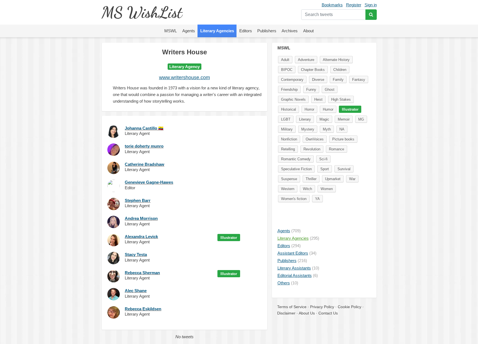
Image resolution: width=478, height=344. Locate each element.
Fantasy (358, 80)
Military (287, 129)
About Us (307, 313)
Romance (336, 149)
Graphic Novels (293, 99)
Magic (324, 119)
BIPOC (286, 70)
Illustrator (228, 238)
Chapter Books (313, 70)
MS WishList (142, 12)
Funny (311, 89)
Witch (307, 189)
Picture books (343, 139)
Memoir (344, 119)
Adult (285, 60)
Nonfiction (289, 139)
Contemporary (292, 80)
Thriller (311, 179)
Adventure (306, 60)
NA (341, 129)
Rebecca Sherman (142, 272)
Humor (328, 109)
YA (317, 199)
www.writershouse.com (184, 77)
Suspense (289, 179)
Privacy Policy (322, 307)
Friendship (289, 89)
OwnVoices (315, 139)
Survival (343, 169)
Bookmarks (332, 4)
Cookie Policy (349, 307)
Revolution (311, 149)
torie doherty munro (144, 146)
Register (353, 4)
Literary (305, 119)
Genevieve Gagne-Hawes (149, 182)
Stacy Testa (136, 254)
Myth (327, 129)
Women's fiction (293, 199)
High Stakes (341, 99)
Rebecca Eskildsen (143, 308)
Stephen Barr (137, 200)
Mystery (307, 129)
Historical (288, 109)
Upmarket (333, 179)
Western (287, 189)
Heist (318, 99)
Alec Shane (136, 290)
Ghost (329, 89)
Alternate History (336, 60)
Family (338, 80)
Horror (309, 109)
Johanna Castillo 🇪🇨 (144, 128)
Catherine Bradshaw (144, 164)
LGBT (285, 119)
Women (327, 189)
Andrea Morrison (141, 218)
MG (361, 119)
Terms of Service (291, 307)
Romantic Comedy (296, 159)
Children (339, 70)
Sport (324, 169)
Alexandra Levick (141, 236)
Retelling (288, 149)
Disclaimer (286, 313)
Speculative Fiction (296, 169)
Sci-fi (323, 159)
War (352, 179)
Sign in (371, 4)
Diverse (318, 80)
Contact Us (328, 313)
